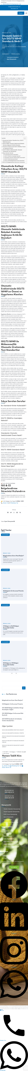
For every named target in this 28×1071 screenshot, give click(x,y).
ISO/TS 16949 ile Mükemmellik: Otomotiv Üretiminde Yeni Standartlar (12, 150)
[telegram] (17, 512)
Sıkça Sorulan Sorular (8, 153)
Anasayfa (4, 45)
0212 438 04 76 (14, 8)
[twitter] (11, 512)
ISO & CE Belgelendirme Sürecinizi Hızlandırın (14, 162)
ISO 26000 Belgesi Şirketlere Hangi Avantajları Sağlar (12, 708)
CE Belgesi (6, 833)
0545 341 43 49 (9, 798)
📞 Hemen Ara (5, 503)
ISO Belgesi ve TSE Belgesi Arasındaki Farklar (10, 663)
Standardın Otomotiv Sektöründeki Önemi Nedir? (15, 157)
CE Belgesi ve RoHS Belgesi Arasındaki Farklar (11, 627)
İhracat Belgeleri (8, 836)
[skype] (20, 512)
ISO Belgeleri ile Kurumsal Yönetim (13, 591)
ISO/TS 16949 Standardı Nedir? (11, 159)
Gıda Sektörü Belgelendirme (11, 841)
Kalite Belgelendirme (9, 838)
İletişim (20, 13)
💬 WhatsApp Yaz (13, 503)
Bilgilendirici (12, 45)
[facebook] (8, 512)
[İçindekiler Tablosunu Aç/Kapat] (24, 138)
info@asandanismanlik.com (14, 6)
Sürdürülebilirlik (8, 819)
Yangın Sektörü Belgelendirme (11, 844)
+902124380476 (6, 4)
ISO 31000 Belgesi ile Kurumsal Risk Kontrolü (12, 714)
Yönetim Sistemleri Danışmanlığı (12, 809)
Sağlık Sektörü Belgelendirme (11, 846)
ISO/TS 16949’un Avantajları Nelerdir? (13, 156)
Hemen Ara (6, 765)
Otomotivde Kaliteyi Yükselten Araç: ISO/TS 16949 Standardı (13, 141)
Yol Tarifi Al (14, 867)
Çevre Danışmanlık (8, 817)
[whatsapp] (14, 512)
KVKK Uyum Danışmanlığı (10, 814)
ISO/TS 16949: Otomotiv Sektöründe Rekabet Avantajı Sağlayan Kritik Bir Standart (13, 144)
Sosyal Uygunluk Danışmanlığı (11, 811)
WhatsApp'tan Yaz (16, 4)
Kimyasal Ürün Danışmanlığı (11, 822)
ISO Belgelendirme (8, 830)
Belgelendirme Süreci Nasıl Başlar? (13, 555)
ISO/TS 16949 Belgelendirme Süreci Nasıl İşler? (15, 160)
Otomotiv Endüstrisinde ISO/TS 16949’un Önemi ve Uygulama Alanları (14, 147)
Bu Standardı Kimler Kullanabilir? (11, 154)
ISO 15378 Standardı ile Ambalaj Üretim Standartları (12, 719)
